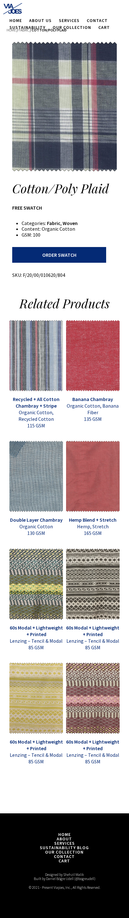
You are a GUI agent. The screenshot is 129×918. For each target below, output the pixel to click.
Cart (104, 27)
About (64, 839)
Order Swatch (59, 255)
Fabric (53, 223)
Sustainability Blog (64, 847)
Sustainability (27, 27)
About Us (40, 20)
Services (69, 20)
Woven (70, 223)
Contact (97, 20)
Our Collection (72, 27)
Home (15, 20)
